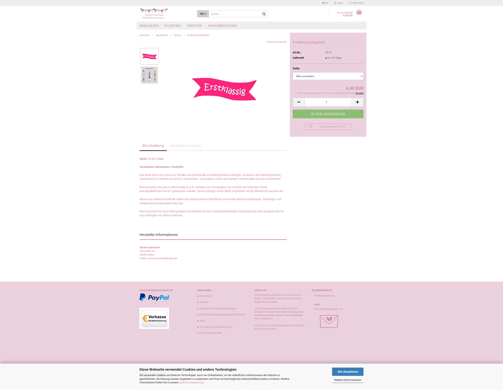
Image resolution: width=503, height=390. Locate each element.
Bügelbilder (149, 26)
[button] (325, 3)
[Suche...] (264, 14)
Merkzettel (357, 3)
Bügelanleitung (326, 295)
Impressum (206, 296)
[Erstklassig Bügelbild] (224, 84)
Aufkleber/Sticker (222, 26)
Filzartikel (172, 26)
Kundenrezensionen (185, 145)
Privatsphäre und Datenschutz (216, 327)
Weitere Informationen (347, 380)
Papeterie (194, 26)
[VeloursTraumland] (165, 14)
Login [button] (339, 3)
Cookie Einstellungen (211, 333)
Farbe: (296, 68)
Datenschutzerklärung (191, 382)
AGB (202, 321)
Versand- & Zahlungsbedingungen (218, 308)
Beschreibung (153, 145)
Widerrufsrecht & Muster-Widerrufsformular (222, 314)
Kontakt (204, 302)
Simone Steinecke (277, 41)
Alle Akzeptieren (348, 371)
